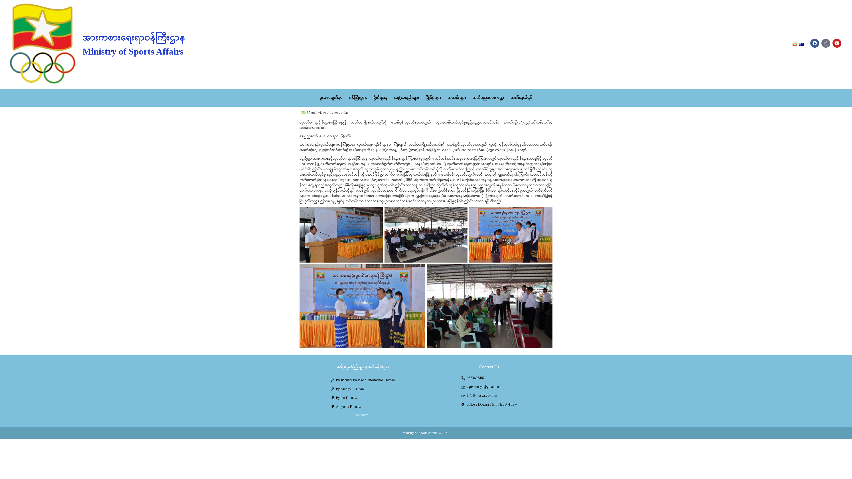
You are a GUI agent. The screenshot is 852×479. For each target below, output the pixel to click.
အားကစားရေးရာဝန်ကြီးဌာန (134, 38)
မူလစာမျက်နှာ (331, 98)
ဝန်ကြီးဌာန (358, 98)
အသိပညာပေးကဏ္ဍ (488, 98)
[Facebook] (814, 43)
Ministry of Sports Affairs (133, 51)
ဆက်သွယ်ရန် (521, 98)
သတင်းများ (457, 98)
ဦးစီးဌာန (381, 98)
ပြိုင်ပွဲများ (433, 98)
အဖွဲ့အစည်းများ (406, 98)
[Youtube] (836, 43)
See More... (363, 415)
